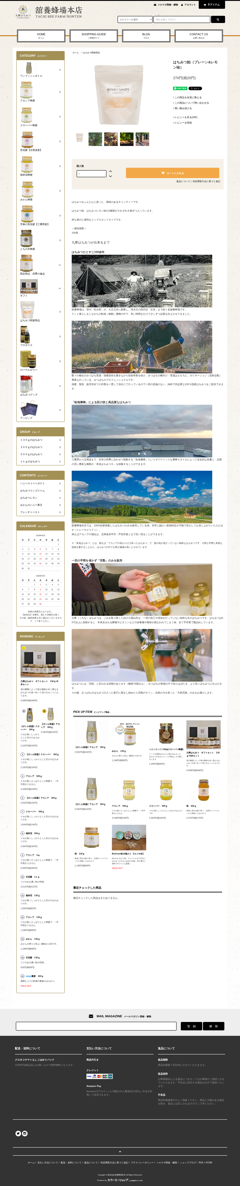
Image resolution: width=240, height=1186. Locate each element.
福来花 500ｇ (33, 833)
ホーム (76, 52)
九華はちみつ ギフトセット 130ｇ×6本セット (203, 754)
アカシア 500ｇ (120, 806)
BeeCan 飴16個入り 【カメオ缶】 (128, 853)
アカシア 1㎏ (33, 855)
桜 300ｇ (191, 806)
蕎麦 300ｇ (37, 976)
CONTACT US (199, 36)
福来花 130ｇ (33, 895)
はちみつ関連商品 (91, 52)
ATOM (209, 1162)
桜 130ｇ (80, 853)
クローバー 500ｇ (158, 806)
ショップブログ (188, 1162)
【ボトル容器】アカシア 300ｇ (90, 747)
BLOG (146, 36)
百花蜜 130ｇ (33, 957)
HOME (41, 36)
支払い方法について (47, 1162)
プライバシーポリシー (142, 1162)
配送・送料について (71, 1162)
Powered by (102, 1180)
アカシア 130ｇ (34, 917)
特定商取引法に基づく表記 (206, 181)
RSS (201, 1162)
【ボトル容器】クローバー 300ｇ (30, 728)
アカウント (190, 4)
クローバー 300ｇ (35, 811)
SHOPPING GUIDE (94, 36)
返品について (183, 181)
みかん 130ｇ (119, 751)
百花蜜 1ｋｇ (33, 877)
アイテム (214, 4)
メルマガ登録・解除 (168, 4)
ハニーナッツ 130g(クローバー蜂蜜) (166, 749)
